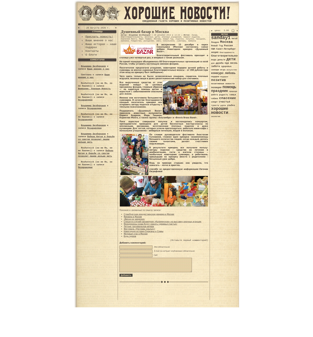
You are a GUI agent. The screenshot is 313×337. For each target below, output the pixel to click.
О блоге (91, 54)
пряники (125, 41)
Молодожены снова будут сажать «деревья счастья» (150, 224)
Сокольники (168, 41)
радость (223, 95)
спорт (214, 102)
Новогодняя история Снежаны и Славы (143, 231)
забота (215, 66)
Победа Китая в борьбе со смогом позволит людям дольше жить (96, 139)
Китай (234, 38)
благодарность (227, 52)
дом (213, 63)
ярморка (192, 41)
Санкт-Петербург (226, 49)
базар (194, 35)
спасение (227, 98)
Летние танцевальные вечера (139, 226)
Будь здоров (130, 236)
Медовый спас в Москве (136, 234)
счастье (224, 101)
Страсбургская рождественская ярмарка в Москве (149, 214)
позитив (218, 80)
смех (158, 41)
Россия (228, 45)
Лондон (215, 42)
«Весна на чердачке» (134, 219)
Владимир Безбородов (93, 66)
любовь (230, 73)
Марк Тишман (145, 39)
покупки (190, 39)
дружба (220, 63)
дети (157, 37)
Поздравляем (85, 100)
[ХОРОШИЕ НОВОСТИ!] (177, 18)
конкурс (217, 73)
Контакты (91, 51)
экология (215, 116)
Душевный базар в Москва (145, 31)
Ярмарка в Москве (133, 216)
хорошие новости (219, 110)
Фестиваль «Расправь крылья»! (139, 229)
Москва (157, 39)
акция (214, 52)
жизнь (234, 63)
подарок (224, 77)
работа (214, 95)
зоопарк (215, 70)
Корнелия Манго (129, 39)
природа (233, 91)
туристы (215, 105)
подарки (215, 77)
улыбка (231, 105)
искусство (232, 70)
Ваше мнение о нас (99, 40)
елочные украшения (171, 37)
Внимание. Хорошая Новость (94, 89)
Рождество (136, 41)
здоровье (226, 66)
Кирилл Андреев (192, 37)
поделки (180, 39)
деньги (221, 60)
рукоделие (149, 41)
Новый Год (168, 39)
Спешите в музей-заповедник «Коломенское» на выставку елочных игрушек (162, 221)
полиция (216, 87)
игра (222, 70)
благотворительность (131, 37)
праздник (200, 39)
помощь (229, 87)
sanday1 (221, 38)
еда (227, 63)
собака (214, 98)
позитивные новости (223, 83)
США (213, 49)
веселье (149, 37)
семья (232, 94)
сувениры (181, 41)
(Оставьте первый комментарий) (189, 240)
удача (223, 105)
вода (213, 60)
